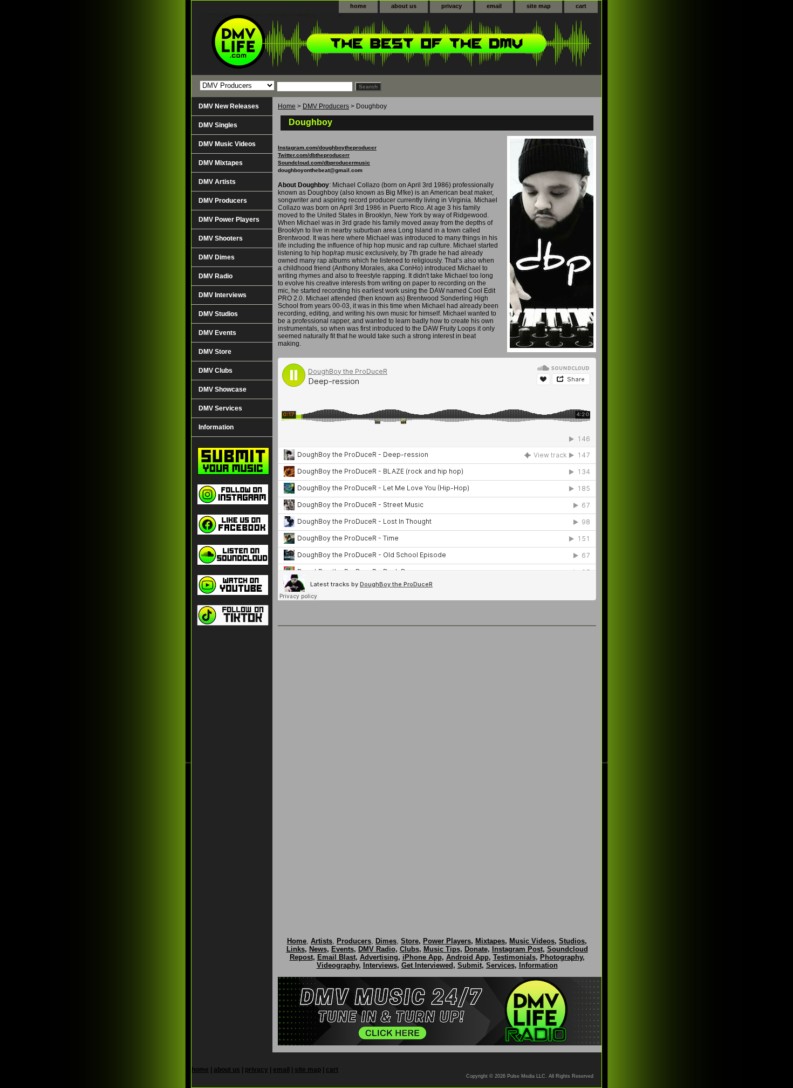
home (358, 6)
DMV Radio (216, 276)
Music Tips (441, 949)
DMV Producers (326, 106)
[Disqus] (437, 770)
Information (216, 427)
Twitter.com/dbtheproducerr (314, 155)
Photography (561, 957)
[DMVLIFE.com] (326, 44)
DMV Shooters (221, 238)
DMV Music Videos (227, 144)
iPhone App (422, 957)
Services (500, 965)
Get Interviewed (427, 965)
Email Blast (336, 957)
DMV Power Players (229, 219)
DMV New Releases (229, 106)
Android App (467, 957)
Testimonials (514, 957)
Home (287, 106)
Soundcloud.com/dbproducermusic (324, 163)
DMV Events (217, 333)
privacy (451, 6)
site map (539, 6)
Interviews (380, 965)
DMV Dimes (217, 257)
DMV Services (220, 408)
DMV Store (215, 351)
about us (403, 6)
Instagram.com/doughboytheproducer (327, 147)
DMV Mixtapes (221, 163)
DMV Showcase (223, 389)
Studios (572, 941)
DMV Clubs (216, 370)
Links (295, 949)
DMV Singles (218, 125)
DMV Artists (217, 182)
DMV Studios (218, 314)
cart (581, 6)
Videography (338, 965)
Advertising (379, 957)
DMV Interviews (223, 295)
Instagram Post (517, 949)
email (494, 6)
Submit (469, 965)
